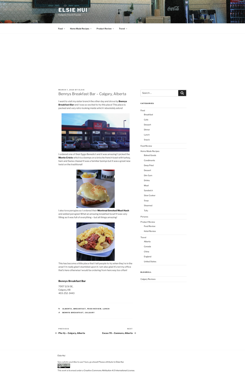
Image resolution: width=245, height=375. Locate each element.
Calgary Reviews (148, 279)
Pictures (144, 216)
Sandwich (148, 190)
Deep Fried (149, 165)
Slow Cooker (149, 195)
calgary (90, 313)
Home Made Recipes (79, 28)
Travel (122, 28)
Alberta (67, 309)
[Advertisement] (122, 55)
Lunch (106, 309)
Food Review (94, 309)
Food (60, 28)
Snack (147, 139)
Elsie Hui (73, 10)
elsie (82, 90)
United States (150, 261)
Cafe (146, 119)
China (146, 251)
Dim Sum (148, 175)
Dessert (147, 124)
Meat (146, 185)
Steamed (148, 205)
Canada (147, 246)
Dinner (147, 129)
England (147, 256)
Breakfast (79, 309)
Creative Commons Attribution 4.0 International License (109, 370)
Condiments (149, 160)
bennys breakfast (73, 313)
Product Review (104, 28)
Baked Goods (150, 155)
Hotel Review (150, 231)
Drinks (147, 180)
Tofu (146, 210)
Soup (146, 200)
